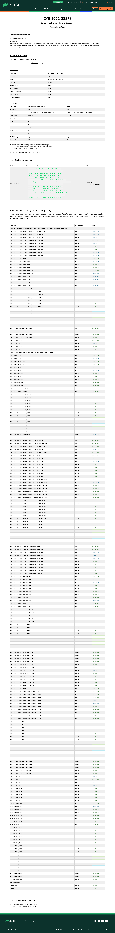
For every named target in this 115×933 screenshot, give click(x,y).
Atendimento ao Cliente (73, 2)
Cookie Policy (107, 929)
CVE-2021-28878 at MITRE (18, 38)
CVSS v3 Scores (14, 103)
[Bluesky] (110, 921)
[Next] (63, 27)
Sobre (50, 921)
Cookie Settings (81, 929)
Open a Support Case (12, 929)
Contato (95, 9)
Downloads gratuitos (106, 9)
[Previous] (53, 27)
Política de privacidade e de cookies (95, 929)
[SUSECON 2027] (58, 2)
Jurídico (25, 921)
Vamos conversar (82, 921)
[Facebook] (99, 921)
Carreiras (20, 921)
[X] (102, 921)
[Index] (58, 27)
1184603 (25, 148)
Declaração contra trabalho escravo (38, 921)
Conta (85, 2)
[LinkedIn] (106, 921)
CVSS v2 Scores (14, 70)
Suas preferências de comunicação (62, 921)
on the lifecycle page (23, 218)
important (35, 63)
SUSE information (18, 55)
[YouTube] (95, 921)
